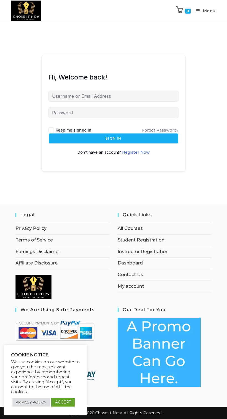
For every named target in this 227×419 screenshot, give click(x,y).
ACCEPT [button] (63, 402)
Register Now (136, 152)
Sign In (113, 138)
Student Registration (141, 240)
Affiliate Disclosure (37, 263)
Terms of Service (34, 240)
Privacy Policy (31, 228)
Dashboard (130, 263)
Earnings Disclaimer (38, 251)
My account (131, 286)
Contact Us (130, 274)
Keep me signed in (73, 130)
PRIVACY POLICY (31, 402)
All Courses (130, 228)
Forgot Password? (160, 130)
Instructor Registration (143, 251)
